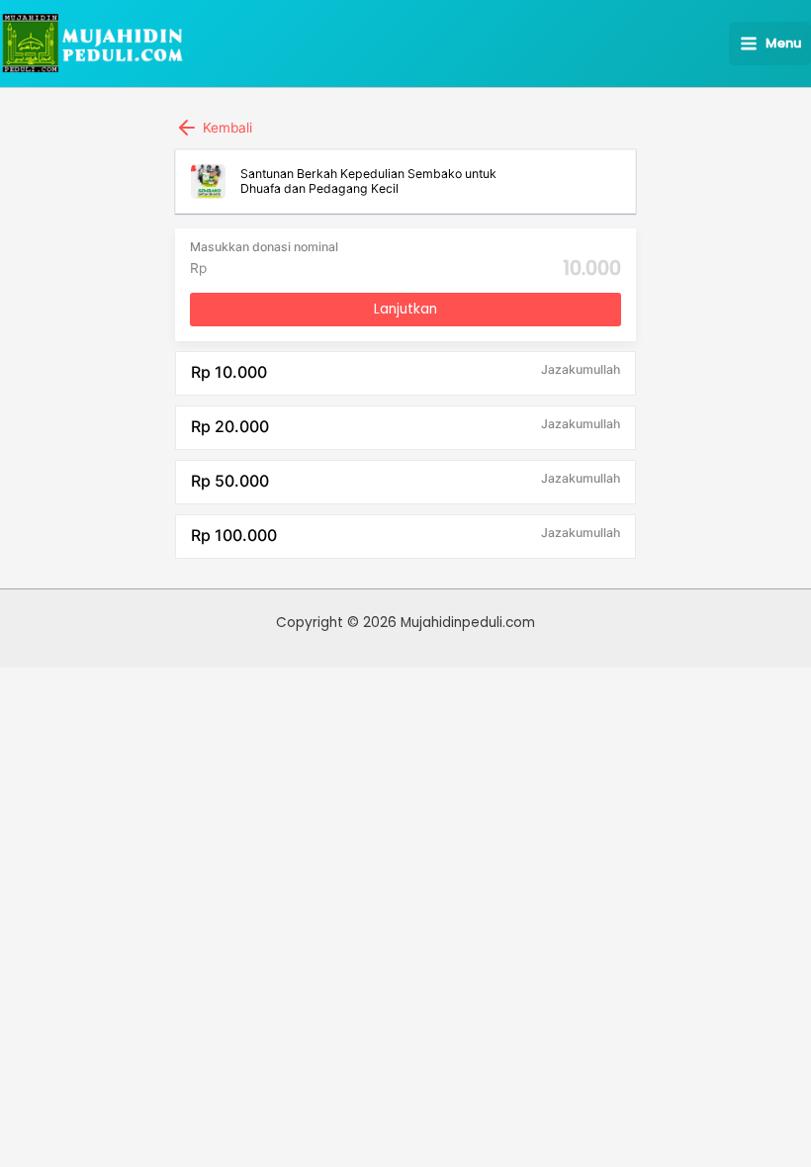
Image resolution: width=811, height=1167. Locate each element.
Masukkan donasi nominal (264, 246)
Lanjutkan (405, 309)
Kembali (225, 127)
